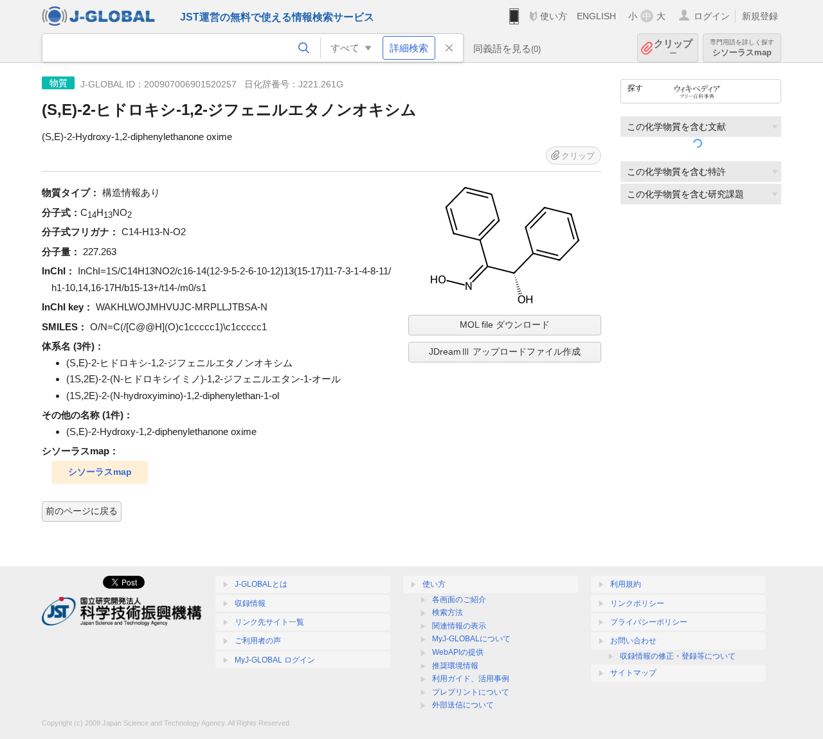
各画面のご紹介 (459, 599)
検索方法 (447, 612)
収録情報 (250, 603)
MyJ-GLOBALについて (471, 638)
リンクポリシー (637, 603)
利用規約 (625, 584)
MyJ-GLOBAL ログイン (275, 659)
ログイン (712, 16)
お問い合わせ (633, 640)
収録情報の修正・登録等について (678, 656)
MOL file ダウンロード (505, 324)
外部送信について (463, 704)
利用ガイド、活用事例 (470, 678)
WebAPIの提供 (458, 652)
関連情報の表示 (459, 625)
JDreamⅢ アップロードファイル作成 (505, 351)
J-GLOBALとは (261, 584)
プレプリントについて (470, 692)
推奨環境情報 (455, 665)
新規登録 (760, 16)
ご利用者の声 (258, 640)
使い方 (553, 16)
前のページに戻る (82, 511)
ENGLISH (596, 16)
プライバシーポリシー (648, 622)
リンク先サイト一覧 (269, 622)
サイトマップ (633, 672)
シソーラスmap (100, 472)
